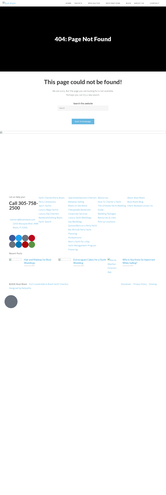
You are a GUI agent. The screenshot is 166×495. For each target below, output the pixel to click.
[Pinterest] (32, 238)
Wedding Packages (107, 213)
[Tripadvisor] (32, 244)
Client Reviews (134, 205)
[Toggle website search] (163, 3)
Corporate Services (77, 213)
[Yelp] (25, 244)
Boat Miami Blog (135, 201)
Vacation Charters (88, 197)
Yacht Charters (46, 197)
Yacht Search (45, 221)
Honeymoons (74, 237)
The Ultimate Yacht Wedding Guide (112, 207)
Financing (73, 249)
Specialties (73, 197)
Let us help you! (17, 196)
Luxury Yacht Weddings (79, 217)
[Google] (12, 244)
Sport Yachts (45, 205)
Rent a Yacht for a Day (78, 241)
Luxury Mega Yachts (48, 209)
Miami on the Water (77, 205)
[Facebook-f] (12, 238)
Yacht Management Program (82, 245)
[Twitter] (19, 238)
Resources (103, 197)
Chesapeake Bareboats (79, 209)
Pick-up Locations (106, 221)
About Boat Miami (136, 197)
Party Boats (59, 197)
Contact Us (147, 205)
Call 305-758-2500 (23, 205)
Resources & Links (107, 217)
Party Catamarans (47, 201)
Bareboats (44, 217)
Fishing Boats (55, 217)
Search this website (83, 103)
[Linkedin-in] (19, 244)
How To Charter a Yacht (109, 201)
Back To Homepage (83, 121)
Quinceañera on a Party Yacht (82, 225)
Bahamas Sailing (76, 201)
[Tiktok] (25, 238)
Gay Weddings (75, 221)
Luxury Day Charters (49, 213)
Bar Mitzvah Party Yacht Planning (79, 231)
